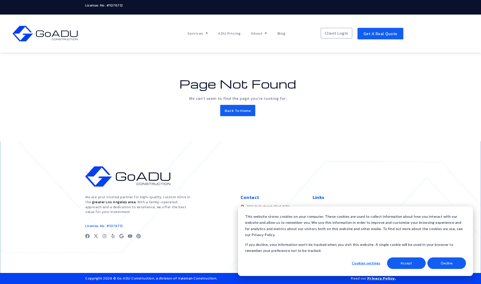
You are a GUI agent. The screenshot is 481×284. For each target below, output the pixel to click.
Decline (447, 263)
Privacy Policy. (381, 278)
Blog (281, 33)
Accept (406, 263)
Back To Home (238, 110)
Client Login (336, 33)
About (257, 33)
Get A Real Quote (380, 34)
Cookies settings (366, 263)
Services (195, 33)
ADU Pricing (229, 33)
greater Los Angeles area (114, 202)
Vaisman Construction (197, 278)
